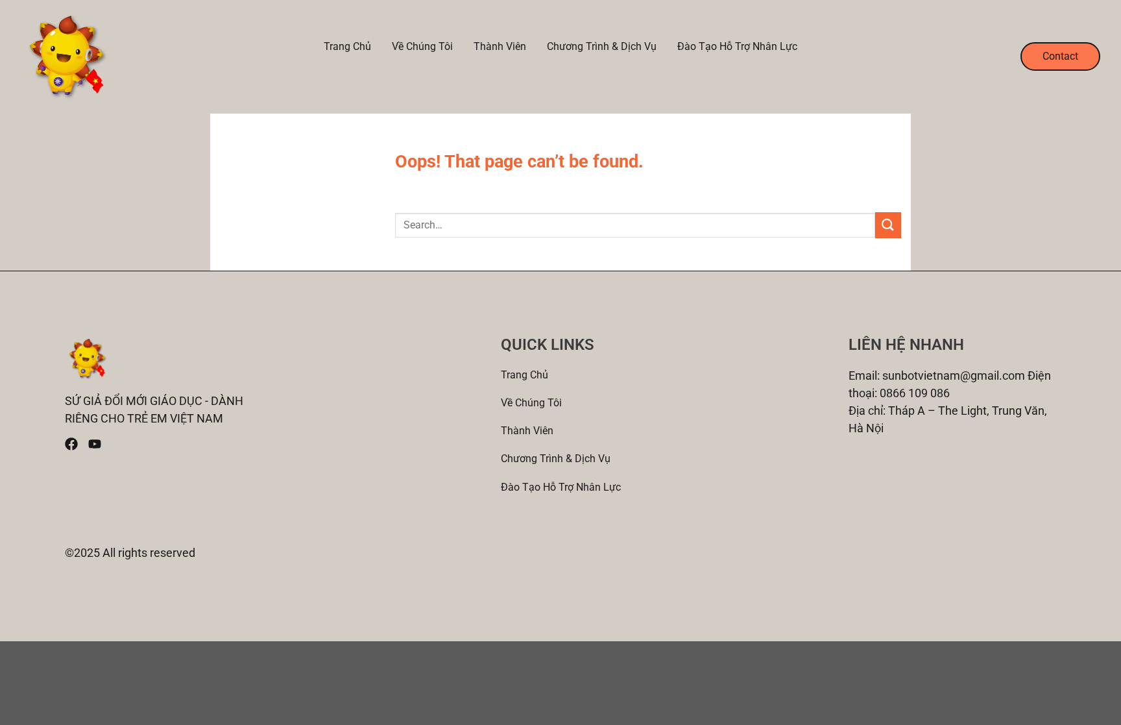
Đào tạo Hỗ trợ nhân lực (737, 47)
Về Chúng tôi (422, 47)
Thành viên (500, 47)
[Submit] (888, 225)
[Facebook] (71, 443)
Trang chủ (347, 47)
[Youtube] (94, 443)
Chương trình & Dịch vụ (602, 47)
